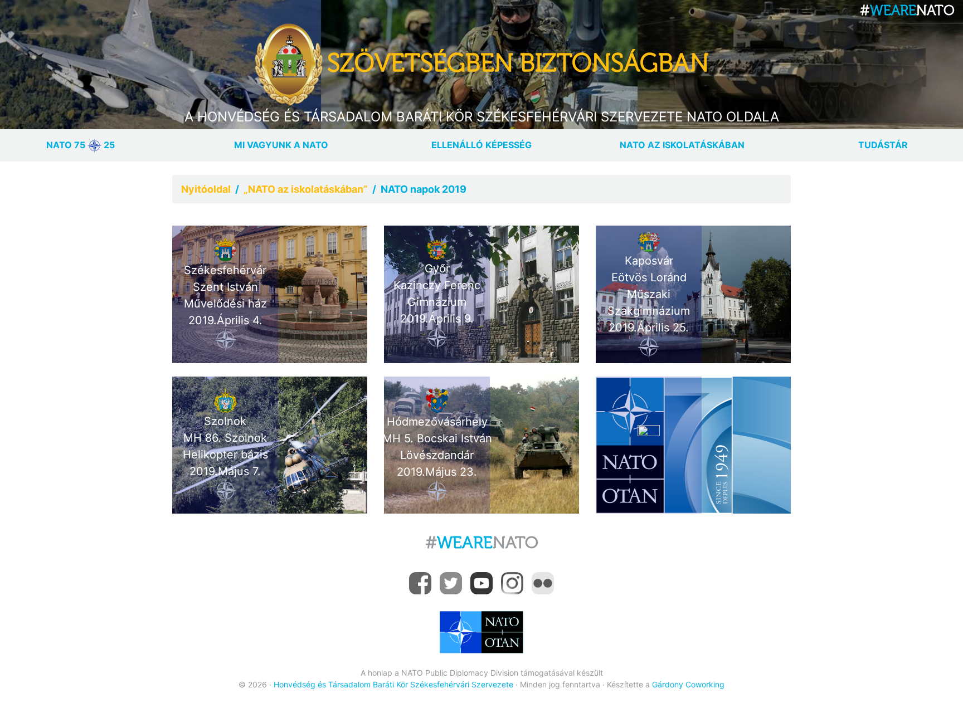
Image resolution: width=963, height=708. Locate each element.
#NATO (481, 543)
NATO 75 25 (80, 144)
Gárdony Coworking (688, 684)
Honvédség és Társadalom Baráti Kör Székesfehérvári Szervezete (393, 684)
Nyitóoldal (206, 189)
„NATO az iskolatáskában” (306, 189)
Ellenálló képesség (481, 144)
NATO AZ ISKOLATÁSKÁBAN (682, 144)
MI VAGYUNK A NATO (281, 144)
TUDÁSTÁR (883, 144)
